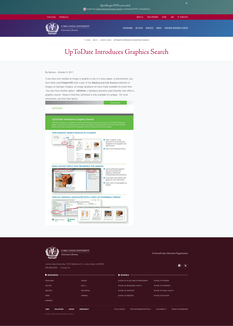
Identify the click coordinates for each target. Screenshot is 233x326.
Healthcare (63, 17)
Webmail (84, 295)
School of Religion (161, 295)
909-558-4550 (51, 267)
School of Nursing (161, 281)
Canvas (84, 281)
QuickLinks (128, 28)
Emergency (84, 309)
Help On (48, 286)
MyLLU (83, 286)
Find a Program (152, 17)
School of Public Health (164, 290)
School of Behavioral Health (130, 286)
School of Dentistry (126, 290)
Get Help (139, 28)
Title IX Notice (119, 309)
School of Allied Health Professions (133, 281)
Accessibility (161, 309)
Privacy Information (180, 309)
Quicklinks (49, 281)
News (47, 295)
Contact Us (65, 267)
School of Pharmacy (162, 286)
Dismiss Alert (186, 3)
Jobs (172, 17)
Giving (164, 17)
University (51, 17)
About (159, 28)
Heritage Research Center (176, 28)
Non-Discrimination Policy (140, 309)
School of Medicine (126, 295)
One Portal (85, 290)
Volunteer (58, 309)
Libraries (48, 300)
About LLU (139, 17)
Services (149, 28)
